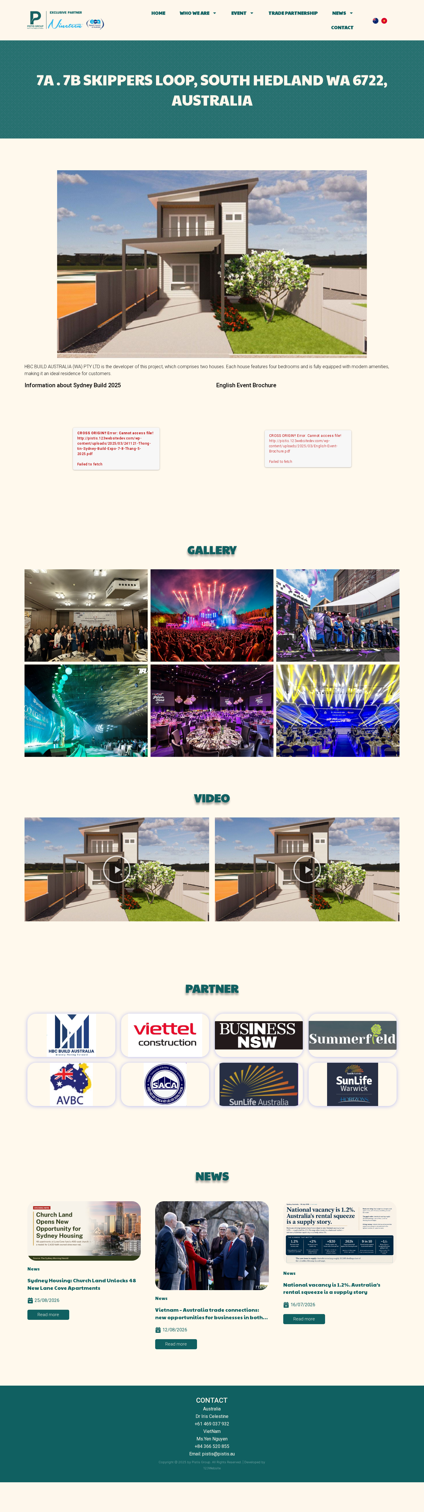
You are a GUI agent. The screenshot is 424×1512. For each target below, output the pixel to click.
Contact (342, 27)
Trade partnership (293, 13)
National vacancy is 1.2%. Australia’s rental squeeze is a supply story (331, 1288)
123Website (212, 1468)
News (339, 13)
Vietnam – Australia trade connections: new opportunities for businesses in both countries (209, 1317)
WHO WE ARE (194, 13)
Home (158, 13)
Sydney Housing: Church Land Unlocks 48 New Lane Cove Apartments (81, 1284)
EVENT (239, 13)
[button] (116, 869)
